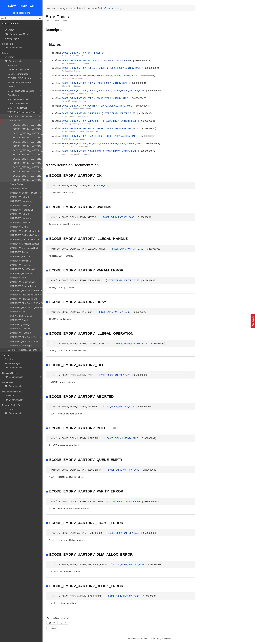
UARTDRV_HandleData (21, 210)
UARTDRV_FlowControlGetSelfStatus (26, 290)
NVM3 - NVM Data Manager (20, 91)
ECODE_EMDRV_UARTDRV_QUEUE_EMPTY (27, 163)
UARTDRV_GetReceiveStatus (24, 235)
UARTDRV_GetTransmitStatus (24, 239)
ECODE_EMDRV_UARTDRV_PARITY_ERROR (27, 167)
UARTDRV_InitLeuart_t (21, 201)
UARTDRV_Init (17, 312)
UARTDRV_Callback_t (21, 329)
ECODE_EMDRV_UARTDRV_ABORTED (27, 155)
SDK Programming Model (17, 34)
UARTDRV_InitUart (19, 214)
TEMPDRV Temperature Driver (22, 112)
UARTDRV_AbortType (21, 346)
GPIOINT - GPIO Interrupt (19, 78)
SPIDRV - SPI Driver (17, 108)
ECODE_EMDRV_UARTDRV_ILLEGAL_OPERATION (27, 146)
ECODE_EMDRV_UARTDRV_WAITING (27, 129)
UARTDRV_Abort (18, 278)
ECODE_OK (100, 52)
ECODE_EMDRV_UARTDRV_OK (27, 125)
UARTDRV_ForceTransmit (22, 269)
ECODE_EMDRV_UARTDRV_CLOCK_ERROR (27, 180)
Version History (113, 8)
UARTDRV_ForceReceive (22, 273)
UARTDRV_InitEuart (20, 222)
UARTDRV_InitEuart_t (20, 205)
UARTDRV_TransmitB (20, 261)
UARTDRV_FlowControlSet (23, 299)
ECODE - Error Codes (17, 74)
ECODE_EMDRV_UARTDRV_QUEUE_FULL (27, 159)
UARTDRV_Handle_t (20, 333)
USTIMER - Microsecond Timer (22, 350)
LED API (11, 87)
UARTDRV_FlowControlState (24, 341)
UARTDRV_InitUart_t (20, 197)
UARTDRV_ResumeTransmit (24, 286)
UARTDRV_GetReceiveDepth (24, 244)
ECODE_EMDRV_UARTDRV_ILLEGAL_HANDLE (27, 133)
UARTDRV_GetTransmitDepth (24, 248)
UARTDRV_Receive (20, 256)
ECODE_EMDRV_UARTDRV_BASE (117, 60)
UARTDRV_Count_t (19, 320)
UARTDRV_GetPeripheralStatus (25, 231)
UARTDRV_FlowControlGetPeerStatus (26, 295)
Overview (9, 30)
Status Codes (16, 184)
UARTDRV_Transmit (20, 252)
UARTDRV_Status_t (20, 324)
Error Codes (16, 121)
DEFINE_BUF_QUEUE (21, 316)
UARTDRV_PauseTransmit (23, 282)
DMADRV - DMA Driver (18, 70)
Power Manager (12, 363)
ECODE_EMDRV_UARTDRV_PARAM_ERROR (27, 138)
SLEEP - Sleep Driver (17, 104)
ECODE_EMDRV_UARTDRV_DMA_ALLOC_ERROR (27, 176)
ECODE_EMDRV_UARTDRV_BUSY (27, 142)
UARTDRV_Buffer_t (19, 188)
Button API (12, 65)
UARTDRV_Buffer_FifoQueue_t (25, 193)
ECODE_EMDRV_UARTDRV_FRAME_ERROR (27, 171)
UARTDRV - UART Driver (19, 116)
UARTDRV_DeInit (18, 227)
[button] (253, 321)
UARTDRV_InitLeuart (20, 218)
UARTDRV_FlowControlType (24, 337)
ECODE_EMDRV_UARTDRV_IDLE (27, 150)
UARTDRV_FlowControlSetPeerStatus (26, 303)
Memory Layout (12, 38)
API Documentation (14, 48)
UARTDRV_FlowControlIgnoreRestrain (26, 307)
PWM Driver (13, 95)
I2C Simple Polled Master (19, 82)
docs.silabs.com (21, 13)
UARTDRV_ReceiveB (20, 265)
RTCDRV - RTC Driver (18, 99)
